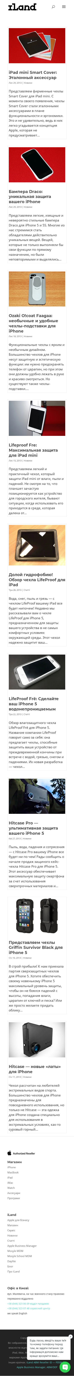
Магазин (12, 1225)
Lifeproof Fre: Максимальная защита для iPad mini (33, 450)
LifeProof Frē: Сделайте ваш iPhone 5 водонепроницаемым (34, 703)
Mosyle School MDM (19, 1256)
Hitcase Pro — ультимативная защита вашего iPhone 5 (33, 828)
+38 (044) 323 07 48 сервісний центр (28, 1308)
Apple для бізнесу (18, 1220)
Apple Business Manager (22, 1245)
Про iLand (13, 1271)
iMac (10, 1182)
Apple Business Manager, (32, 1367)
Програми (13, 1198)
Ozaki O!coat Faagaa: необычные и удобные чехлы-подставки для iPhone (33, 323)
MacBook (13, 1172)
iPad (10, 1177)
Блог (10, 1266)
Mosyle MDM (15, 1251)
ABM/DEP (52, 1367)
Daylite (11, 1261)
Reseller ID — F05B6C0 (52, 1362)
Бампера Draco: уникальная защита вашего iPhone (30, 196)
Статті (27, 590)
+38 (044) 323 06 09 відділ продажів (28, 1303)
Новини (28, 82)
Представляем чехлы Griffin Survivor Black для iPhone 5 (36, 947)
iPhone (11, 1167)
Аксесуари (13, 1193)
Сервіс (11, 1230)
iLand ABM (33, 1362)
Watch (11, 1188)
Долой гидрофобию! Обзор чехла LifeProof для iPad (37, 579)
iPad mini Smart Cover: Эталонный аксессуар (33, 75)
